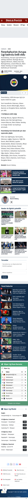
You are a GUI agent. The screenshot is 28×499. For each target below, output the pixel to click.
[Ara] (26, 21)
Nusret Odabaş (14, 198)
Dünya (3, 25)
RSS (4, 492)
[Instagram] (14, 464)
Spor (9, 49)
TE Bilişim (18, 497)
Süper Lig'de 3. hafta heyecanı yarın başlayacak (20, 220)
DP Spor (22, 25)
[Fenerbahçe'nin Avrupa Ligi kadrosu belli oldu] (14, 82)
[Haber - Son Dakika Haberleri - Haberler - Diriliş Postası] (14, 20)
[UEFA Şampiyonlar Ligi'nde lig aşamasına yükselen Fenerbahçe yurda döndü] (7, 245)
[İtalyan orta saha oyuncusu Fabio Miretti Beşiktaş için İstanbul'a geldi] (21, 230)
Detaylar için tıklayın (14, 403)
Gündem (9, 25)
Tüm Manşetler (7, 479)
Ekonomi (16, 25)
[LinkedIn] (17, 464)
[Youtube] (20, 464)
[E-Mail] (11, 202)
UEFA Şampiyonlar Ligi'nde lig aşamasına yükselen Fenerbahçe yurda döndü (6, 251)
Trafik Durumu (6, 474)
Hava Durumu (20, 470)
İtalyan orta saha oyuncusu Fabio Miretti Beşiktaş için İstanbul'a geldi (20, 237)
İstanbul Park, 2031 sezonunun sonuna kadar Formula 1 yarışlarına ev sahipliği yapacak (7, 221)
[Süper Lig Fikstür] (26, 409)
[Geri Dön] (4, 489)
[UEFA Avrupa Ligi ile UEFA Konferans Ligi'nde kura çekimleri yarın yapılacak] (21, 245)
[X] (11, 464)
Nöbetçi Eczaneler (7, 470)
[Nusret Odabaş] (5, 200)
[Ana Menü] (1, 20)
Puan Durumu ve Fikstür (20, 474)
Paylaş (4, 92)
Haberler (3, 49)
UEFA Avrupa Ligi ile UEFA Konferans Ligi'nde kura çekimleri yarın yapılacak (21, 251)
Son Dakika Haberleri (18, 480)
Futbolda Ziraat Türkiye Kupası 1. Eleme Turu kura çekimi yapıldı (7, 236)
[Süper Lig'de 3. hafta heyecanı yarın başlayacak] (21, 214)
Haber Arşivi (6, 485)
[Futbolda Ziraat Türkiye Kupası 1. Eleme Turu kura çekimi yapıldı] (7, 230)
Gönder (4, 277)
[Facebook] (8, 464)
